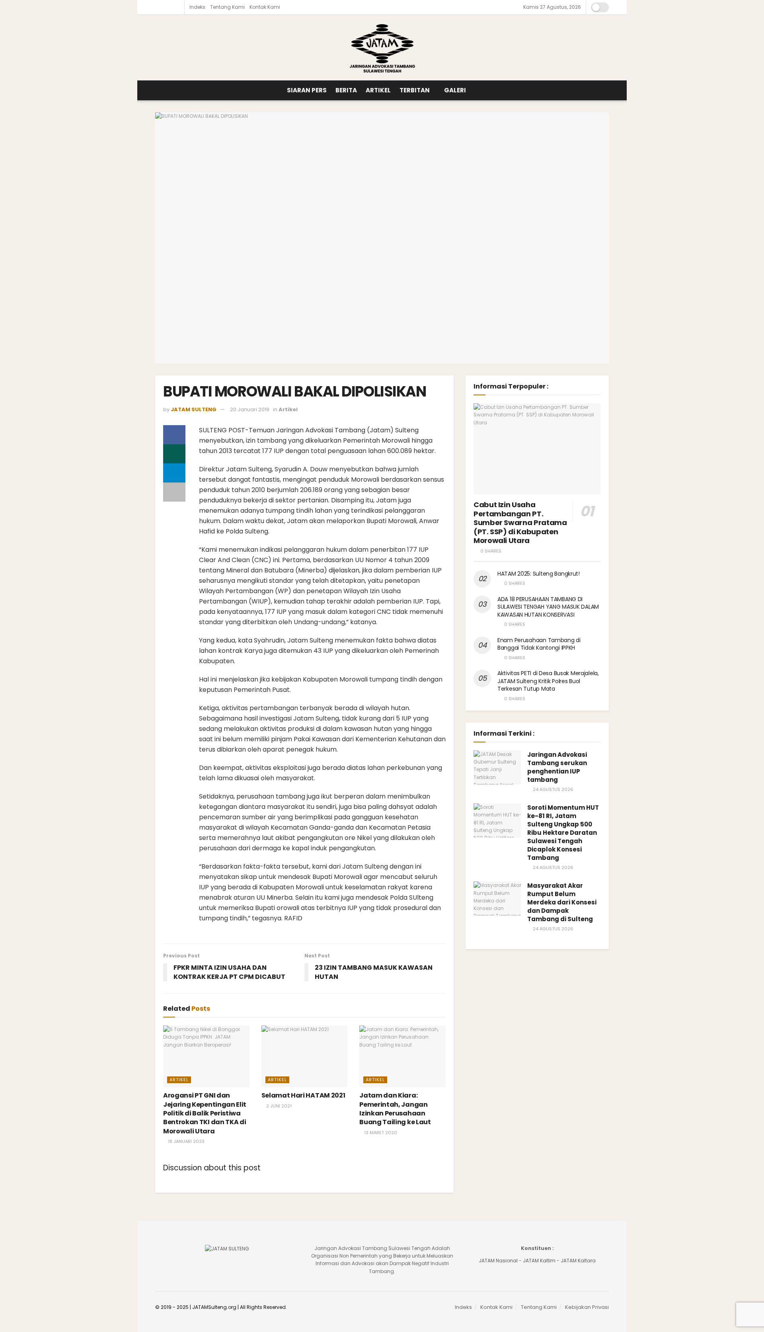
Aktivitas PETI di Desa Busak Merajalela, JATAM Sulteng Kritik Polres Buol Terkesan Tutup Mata (548, 681)
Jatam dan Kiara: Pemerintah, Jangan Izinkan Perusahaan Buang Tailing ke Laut (395, 1109)
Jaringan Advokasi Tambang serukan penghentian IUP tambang (557, 767)
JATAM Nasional (498, 1260)
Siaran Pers (307, 90)
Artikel (378, 90)
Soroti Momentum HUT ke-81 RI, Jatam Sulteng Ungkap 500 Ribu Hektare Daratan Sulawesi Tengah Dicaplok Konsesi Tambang (563, 832)
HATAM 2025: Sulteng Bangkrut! (538, 574)
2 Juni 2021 (278, 1106)
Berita (346, 90)
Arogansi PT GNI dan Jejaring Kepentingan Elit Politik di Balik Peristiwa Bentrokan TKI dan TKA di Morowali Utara (204, 1113)
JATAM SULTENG (193, 409)
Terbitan (415, 90)
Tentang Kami (227, 7)
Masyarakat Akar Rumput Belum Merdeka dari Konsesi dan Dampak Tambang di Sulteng (561, 902)
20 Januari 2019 (249, 409)
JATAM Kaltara (578, 1260)
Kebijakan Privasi (587, 1307)
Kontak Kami (264, 7)
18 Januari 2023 (186, 1141)
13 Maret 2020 (380, 1132)
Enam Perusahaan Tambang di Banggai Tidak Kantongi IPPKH (539, 644)
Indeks (197, 7)
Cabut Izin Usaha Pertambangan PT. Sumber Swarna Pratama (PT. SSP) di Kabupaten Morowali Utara (520, 522)
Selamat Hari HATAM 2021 (303, 1095)
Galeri (455, 90)
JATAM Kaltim (539, 1260)
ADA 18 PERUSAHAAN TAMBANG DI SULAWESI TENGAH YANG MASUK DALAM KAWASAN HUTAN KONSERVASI (548, 607)
